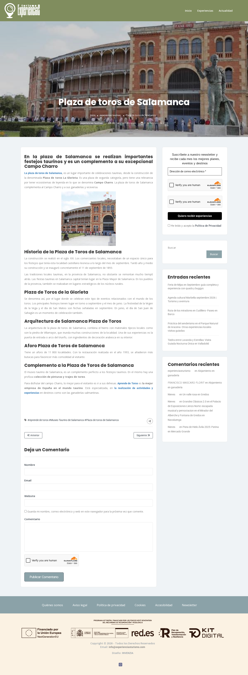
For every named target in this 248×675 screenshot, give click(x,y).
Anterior (34, 435)
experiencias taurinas (110, 115)
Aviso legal (80, 605)
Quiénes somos (52, 605)
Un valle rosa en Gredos (196, 394)
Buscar (172, 247)
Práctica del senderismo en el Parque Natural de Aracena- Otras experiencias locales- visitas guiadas (193, 327)
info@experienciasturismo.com (127, 647)
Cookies (140, 605)
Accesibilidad (163, 605)
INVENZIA (127, 653)
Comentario (32, 519)
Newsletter (189, 605)
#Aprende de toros (38, 420)
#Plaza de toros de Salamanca (101, 420)
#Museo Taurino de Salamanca (66, 420)
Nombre (29, 465)
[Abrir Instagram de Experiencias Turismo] (120, 665)
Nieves (171, 394)
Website (29, 496)
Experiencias (205, 10)
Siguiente (142, 435)
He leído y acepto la (195, 225)
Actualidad (226, 10)
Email (27, 480)
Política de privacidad (111, 605)
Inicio (188, 10)
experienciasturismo (179, 370)
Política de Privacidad (208, 225)
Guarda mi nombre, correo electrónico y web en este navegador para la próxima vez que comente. (85, 511)
